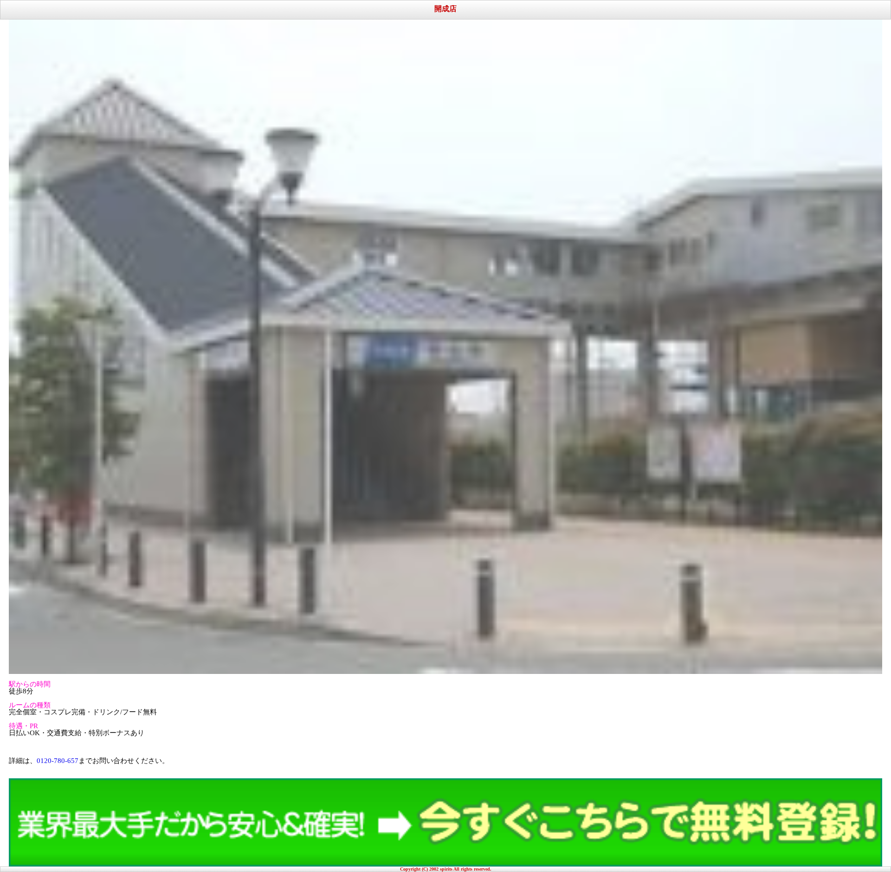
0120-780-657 (57, 760)
